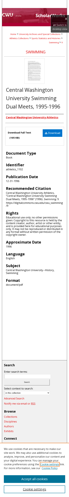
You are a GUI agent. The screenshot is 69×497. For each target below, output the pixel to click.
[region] (34, 470)
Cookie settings (49, 464)
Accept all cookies (34, 479)
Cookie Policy (50, 468)
